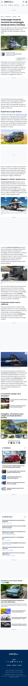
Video (23, 5)
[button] (2, 436)
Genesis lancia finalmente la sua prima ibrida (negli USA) (13, 521)
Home (2, 16)
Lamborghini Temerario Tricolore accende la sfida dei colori (13, 553)
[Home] (9, 2)
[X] (8, 661)
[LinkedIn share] (14, 443)
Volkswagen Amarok (21, 114)
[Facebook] (6, 661)
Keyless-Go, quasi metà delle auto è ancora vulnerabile (13, 547)
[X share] (11, 443)
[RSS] (21, 661)
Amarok (14, 16)
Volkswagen (8, 16)
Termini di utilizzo (19, 672)
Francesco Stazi (17, 54)
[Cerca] (23, 2)
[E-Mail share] (19, 443)
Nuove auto (9, 523)
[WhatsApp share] (16, 443)
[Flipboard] (13, 661)
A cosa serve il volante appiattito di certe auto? (14, 543)
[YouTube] (19, 661)
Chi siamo (8, 665)
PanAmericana (5, 116)
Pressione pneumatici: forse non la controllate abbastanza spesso (14, 526)
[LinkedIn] (11, 661)
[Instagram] (17, 661)
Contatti (20, 665)
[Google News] (15, 661)
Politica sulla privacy (10, 670)
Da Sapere (10, 5)
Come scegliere (10, 550)
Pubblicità (14, 665)
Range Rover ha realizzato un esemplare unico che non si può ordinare (14, 532)
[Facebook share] (9, 443)
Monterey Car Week (11, 534)
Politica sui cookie (18, 670)
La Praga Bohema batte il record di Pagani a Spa (13, 538)
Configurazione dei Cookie (10, 672)
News (2, 5)
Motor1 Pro (16, 5)
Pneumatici (9, 528)
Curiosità (9, 540)
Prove (5, 5)
